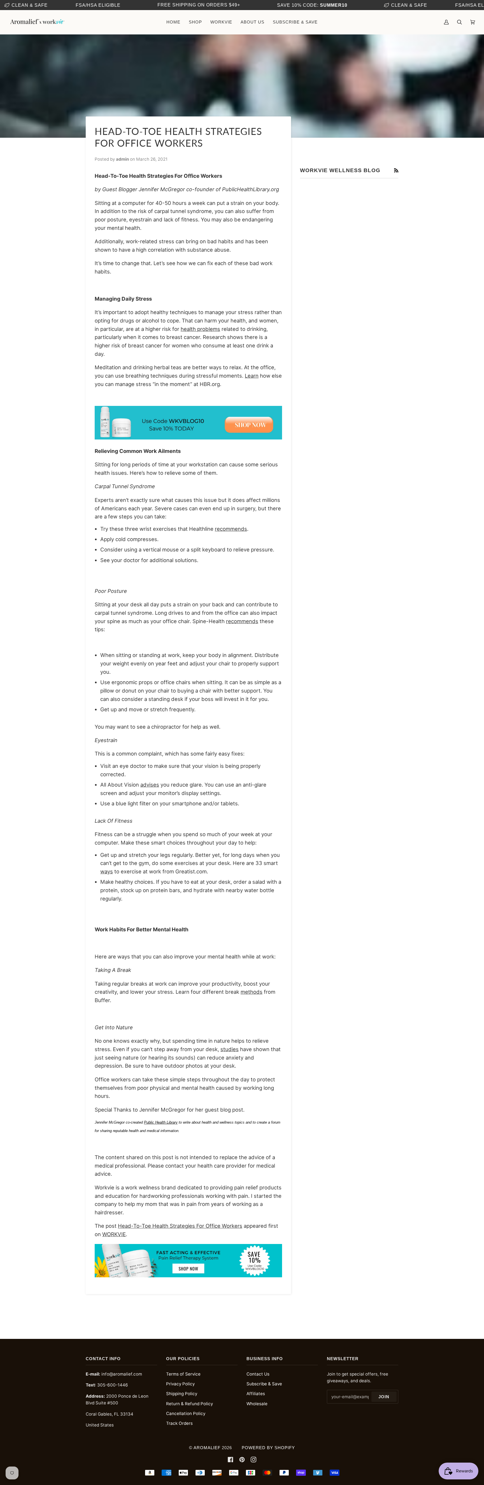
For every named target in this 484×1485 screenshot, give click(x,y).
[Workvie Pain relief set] (188, 437)
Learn (252, 376)
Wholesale (256, 1403)
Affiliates (255, 1393)
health (189, 329)
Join (383, 1396)
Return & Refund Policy (189, 1403)
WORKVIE (114, 1234)
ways (106, 871)
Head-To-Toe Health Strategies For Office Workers (180, 1226)
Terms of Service (183, 1374)
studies (229, 1049)
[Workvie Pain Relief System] (188, 1275)
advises (149, 785)
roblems (210, 329)
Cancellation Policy (185, 1413)
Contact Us (257, 1374)
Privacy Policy (180, 1383)
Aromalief (207, 1447)
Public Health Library (161, 1122)
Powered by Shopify (268, 1447)
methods (251, 992)
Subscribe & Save (264, 1383)
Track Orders (179, 1423)
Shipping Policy (181, 1393)
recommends (231, 529)
